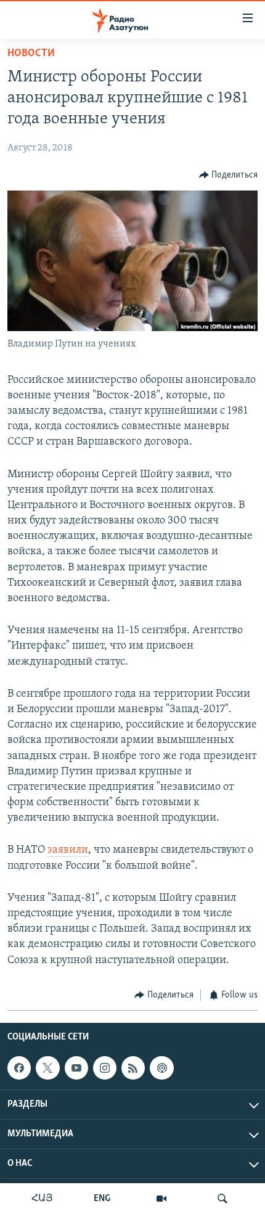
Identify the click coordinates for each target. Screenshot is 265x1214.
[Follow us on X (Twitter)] (47, 1068)
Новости (31, 53)
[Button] (228, 175)
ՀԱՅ (42, 1199)
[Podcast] (161, 1068)
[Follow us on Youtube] (76, 1068)
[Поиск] (222, 1198)
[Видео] (161, 1198)
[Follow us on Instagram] (104, 1068)
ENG (102, 1199)
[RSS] (133, 1068)
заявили (67, 850)
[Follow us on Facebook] (19, 1068)
